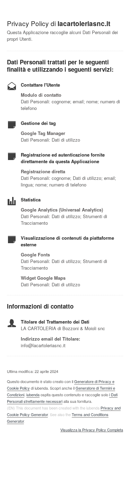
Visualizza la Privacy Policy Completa (91, 430)
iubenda (33, 394)
